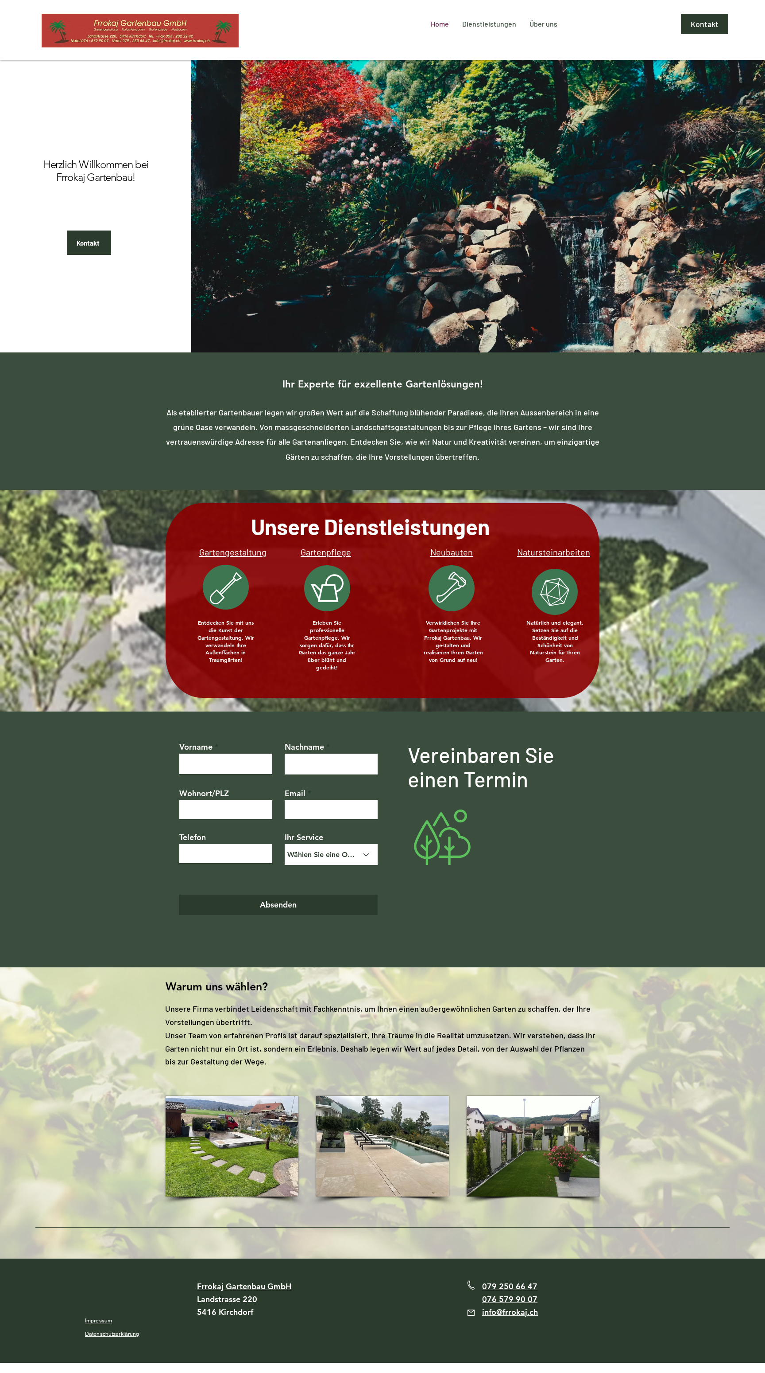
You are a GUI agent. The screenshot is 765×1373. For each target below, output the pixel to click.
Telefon (192, 837)
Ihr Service (304, 837)
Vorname (195, 747)
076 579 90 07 (509, 1299)
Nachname (304, 747)
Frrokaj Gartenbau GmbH (244, 1286)
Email (295, 794)
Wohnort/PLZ (204, 794)
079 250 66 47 (509, 1286)
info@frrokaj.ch (510, 1312)
